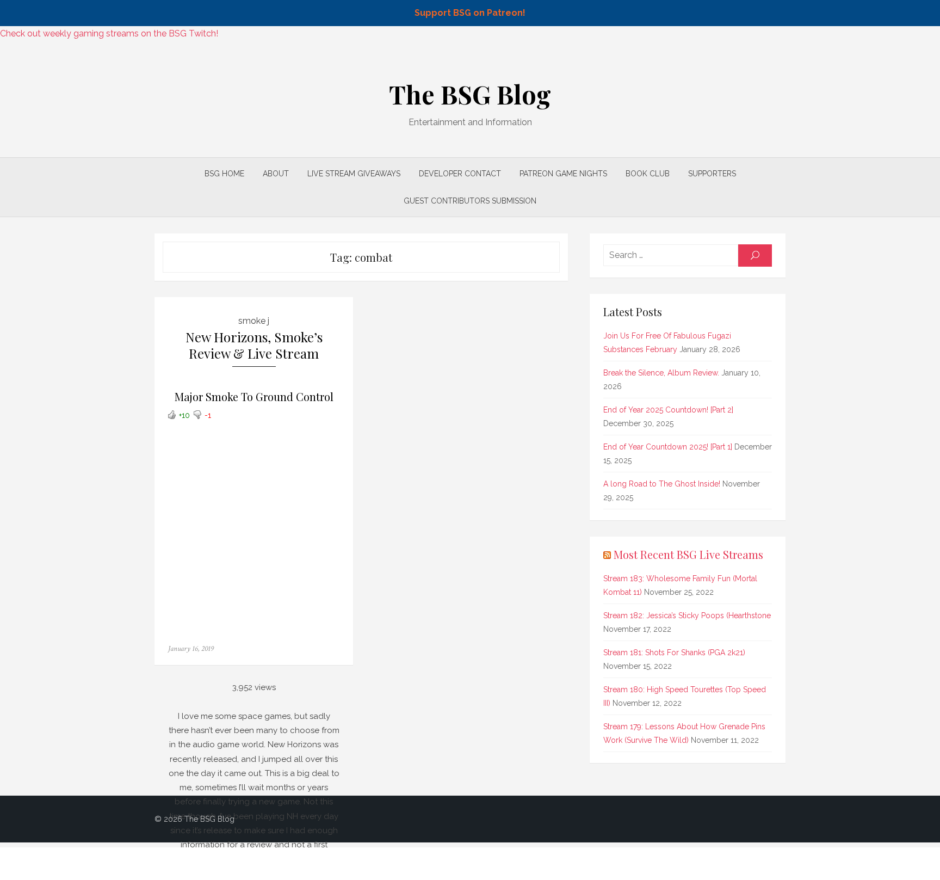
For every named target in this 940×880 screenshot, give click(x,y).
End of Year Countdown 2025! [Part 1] (667, 446)
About (276, 173)
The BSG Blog (470, 94)
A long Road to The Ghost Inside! (661, 483)
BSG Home (224, 173)
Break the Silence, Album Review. (661, 372)
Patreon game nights (563, 173)
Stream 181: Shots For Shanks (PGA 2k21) (674, 652)
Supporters (712, 173)
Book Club (648, 173)
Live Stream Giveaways (353, 173)
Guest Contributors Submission (470, 200)
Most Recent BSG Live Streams (688, 554)
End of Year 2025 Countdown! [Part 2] (668, 409)
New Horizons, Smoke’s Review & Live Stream (254, 345)
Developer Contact (460, 173)
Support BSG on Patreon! (470, 13)
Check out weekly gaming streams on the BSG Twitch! (109, 33)
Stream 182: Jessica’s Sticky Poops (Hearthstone (687, 615)
